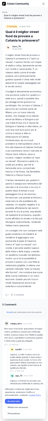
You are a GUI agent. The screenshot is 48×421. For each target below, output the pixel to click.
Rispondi (15, 345)
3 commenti (19, 295)
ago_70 (18, 376)
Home (4, 12)
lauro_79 (16, 46)
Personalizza (14, 413)
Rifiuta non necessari (18, 407)
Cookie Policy (35, 395)
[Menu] (43, 3)
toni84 (18, 349)
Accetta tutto (14, 401)
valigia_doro (16, 323)
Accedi (10, 312)
